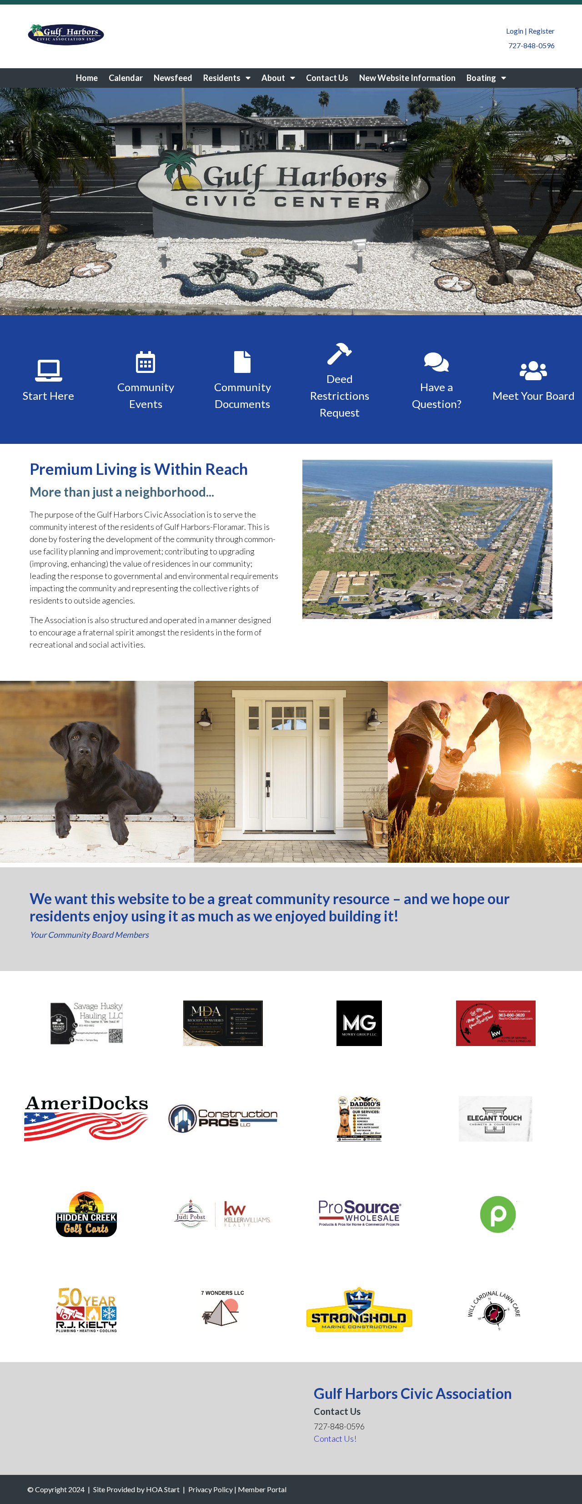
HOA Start (163, 1489)
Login (514, 30)
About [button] (273, 78)
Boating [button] (482, 78)
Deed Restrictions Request (339, 395)
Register (541, 30)
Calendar (126, 78)
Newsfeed (173, 78)
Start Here (48, 395)
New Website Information (407, 78)
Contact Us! (335, 1439)
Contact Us (327, 78)
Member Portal (262, 1489)
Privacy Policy (210, 1489)
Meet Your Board (533, 395)
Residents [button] (222, 78)
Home (87, 78)
